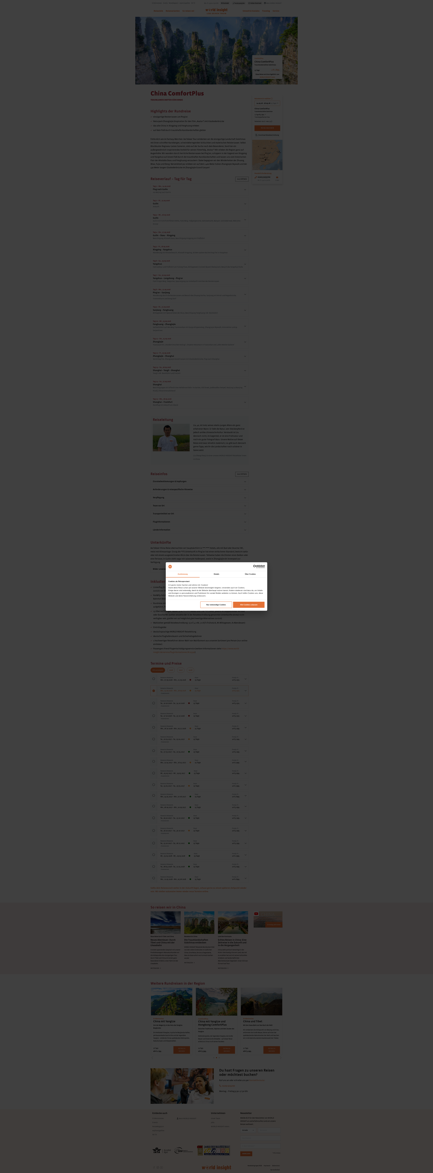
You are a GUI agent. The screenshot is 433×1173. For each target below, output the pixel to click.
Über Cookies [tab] (250, 574)
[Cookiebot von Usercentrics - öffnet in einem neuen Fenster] (255, 566)
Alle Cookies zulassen (248, 605)
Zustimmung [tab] (183, 574)
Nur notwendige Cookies (216, 605)
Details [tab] (216, 574)
